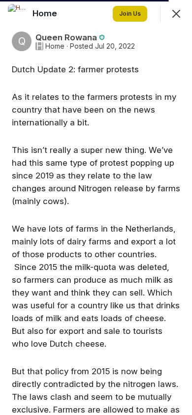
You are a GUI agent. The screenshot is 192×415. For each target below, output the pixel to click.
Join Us (130, 13)
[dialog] (96, 207)
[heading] (45, 13)
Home (54, 46)
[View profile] (18, 14)
